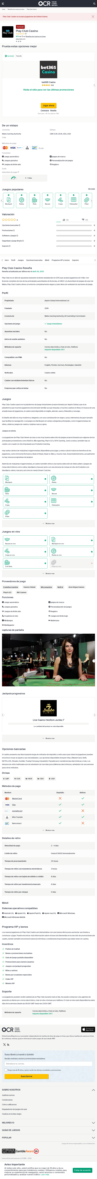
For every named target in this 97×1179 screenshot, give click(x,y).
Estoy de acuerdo (82, 1170)
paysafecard (17, 811)
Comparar (45, 110)
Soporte (75, 260)
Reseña (53, 110)
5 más (4, 169)
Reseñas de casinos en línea (36, 36)
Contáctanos (7, 1100)
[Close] (93, 17)
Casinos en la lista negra (11, 1114)
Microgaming (46, 587)
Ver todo (91, 189)
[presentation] (94, 85)
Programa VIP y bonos (61, 260)
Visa (14, 805)
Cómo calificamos (9, 1104)
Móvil (47, 260)
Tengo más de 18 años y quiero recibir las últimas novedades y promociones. (34, 1070)
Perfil (13, 260)
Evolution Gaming (10, 587)
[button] (48, 523)
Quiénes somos (8, 1095)
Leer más (45, 1174)
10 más (41, 148)
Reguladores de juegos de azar (14, 1109)
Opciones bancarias (34, 260)
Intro (7, 260)
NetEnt (60, 587)
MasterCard (17, 798)
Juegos (21, 260)
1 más (4, 137)
